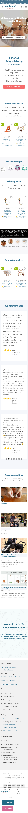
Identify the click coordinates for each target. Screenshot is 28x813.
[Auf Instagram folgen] (4, 684)
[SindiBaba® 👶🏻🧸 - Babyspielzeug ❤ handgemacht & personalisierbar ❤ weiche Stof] (8, 7)
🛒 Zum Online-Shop (7, 145)
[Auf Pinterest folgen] (12, 684)
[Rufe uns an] (10, 684)
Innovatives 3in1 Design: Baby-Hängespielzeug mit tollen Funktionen (13, 588)
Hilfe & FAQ (12, 680)
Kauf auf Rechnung (9, 727)
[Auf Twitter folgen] (6, 684)
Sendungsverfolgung (10, 730)
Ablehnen (8, 808)
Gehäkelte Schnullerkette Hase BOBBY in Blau (7, 212)
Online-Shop (23, 3)
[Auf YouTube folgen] (16, 684)
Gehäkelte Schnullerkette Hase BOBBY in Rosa (21, 212)
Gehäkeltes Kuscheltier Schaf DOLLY (7, 283)
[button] (21, 7)
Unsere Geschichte (6, 529)
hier (17, 779)
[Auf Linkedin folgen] (14, 684)
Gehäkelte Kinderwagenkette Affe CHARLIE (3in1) (21, 140)
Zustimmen (8, 802)
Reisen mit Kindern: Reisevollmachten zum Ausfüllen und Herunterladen (12, 555)
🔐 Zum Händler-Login (7, 143)
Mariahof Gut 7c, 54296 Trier (10, 677)
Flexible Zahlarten (9, 724)
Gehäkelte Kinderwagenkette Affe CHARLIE (21, 283)
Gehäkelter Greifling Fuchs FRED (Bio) (7, 139)
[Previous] (1, 136)
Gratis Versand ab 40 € (10, 719)
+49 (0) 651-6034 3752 (8, 667)
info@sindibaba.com (8, 670)
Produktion (4, 503)
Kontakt (3, 680)
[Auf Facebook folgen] (2, 684)
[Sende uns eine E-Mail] (8, 684)
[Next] (27, 136)
